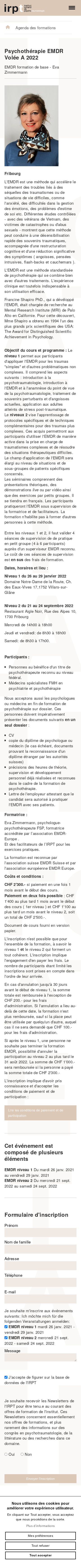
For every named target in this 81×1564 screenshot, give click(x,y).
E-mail (10, 1291)
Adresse (11, 1258)
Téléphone (13, 1275)
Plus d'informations (40, 1526)
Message (12, 1350)
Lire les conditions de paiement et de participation (35, 1113)
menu (72, 8)
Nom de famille (17, 1242)
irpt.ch (29, 8)
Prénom (11, 1225)
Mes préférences (40, 1535)
